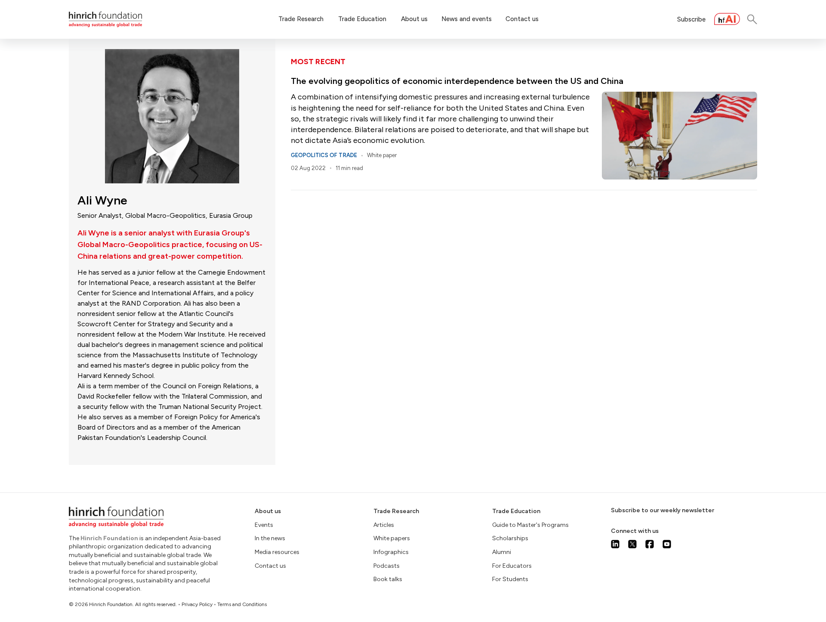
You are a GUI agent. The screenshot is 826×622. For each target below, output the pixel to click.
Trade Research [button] (301, 19)
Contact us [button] (522, 19)
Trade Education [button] (362, 19)
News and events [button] (466, 19)
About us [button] (414, 19)
